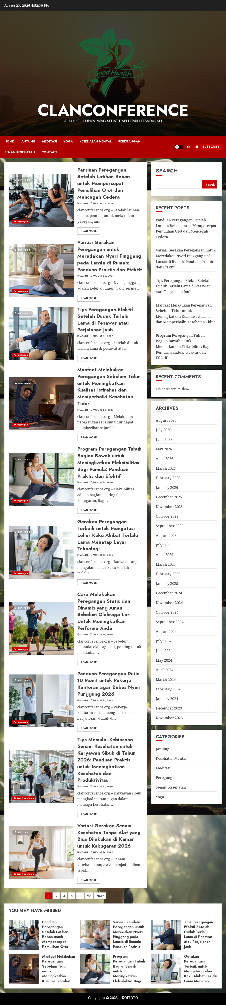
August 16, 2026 (103, 700)
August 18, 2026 (103, 555)
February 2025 (168, 573)
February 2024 (168, 689)
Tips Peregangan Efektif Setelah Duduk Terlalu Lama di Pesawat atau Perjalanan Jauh (105, 319)
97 (89, 896)
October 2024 (167, 612)
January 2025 (167, 583)
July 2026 (163, 429)
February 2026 (168, 477)
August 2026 (166, 420)
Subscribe (210, 146)
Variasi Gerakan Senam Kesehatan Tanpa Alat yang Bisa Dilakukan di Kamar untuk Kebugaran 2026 (109, 835)
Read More (89, 231)
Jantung (28, 141)
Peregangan (129, 141)
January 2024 (167, 698)
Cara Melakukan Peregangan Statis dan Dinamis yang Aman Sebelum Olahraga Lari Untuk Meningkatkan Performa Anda (104, 611)
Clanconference (113, 110)
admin (84, 203)
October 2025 (167, 516)
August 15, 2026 (103, 786)
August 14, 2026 (103, 852)
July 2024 (163, 641)
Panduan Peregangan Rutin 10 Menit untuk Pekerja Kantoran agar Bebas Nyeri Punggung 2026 (109, 683)
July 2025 (163, 545)
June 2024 (164, 650)
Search (167, 170)
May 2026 (164, 449)
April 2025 (164, 554)
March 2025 (166, 564)
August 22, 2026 (103, 275)
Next (100, 896)
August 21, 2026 (103, 336)
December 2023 (169, 708)
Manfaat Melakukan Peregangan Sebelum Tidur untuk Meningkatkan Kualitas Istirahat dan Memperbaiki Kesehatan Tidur (108, 386)
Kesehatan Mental (95, 141)
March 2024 (166, 679)
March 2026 (166, 468)
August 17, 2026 (103, 634)
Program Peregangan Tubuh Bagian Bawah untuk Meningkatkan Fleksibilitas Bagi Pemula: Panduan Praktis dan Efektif (109, 462)
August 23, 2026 (103, 203)
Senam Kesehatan (19, 152)
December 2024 (169, 593)
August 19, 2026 (103, 482)
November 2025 (169, 506)
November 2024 (169, 602)
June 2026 (164, 439)
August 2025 (166, 535)
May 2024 (164, 660)
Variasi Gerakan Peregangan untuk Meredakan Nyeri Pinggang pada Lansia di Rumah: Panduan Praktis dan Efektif (109, 256)
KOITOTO (130, 997)
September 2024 (169, 621)
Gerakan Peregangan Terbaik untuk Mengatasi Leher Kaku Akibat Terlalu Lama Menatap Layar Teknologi (107, 535)
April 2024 (164, 669)
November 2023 (169, 717)
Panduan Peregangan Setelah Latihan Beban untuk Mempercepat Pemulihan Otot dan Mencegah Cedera (103, 183)
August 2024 (166, 631)
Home (9, 141)
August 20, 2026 (103, 410)
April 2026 (164, 458)
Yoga (68, 141)
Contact (49, 152)
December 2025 (169, 497)
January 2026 (167, 487)
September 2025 (169, 525)
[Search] (188, 147)
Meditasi (49, 141)
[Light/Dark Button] (179, 147)
